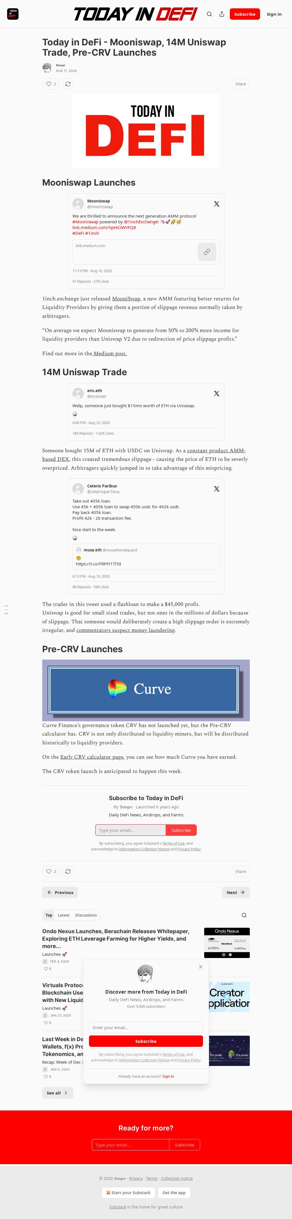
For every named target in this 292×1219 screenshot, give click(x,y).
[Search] (209, 14)
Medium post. (109, 354)
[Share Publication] (222, 14)
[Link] (34, 182)
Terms (152, 1178)
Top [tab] (49, 915)
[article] (146, 950)
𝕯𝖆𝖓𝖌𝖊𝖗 (60, 65)
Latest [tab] (64, 915)
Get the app (174, 1192)
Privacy (136, 1178)
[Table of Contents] (6, 609)
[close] (200, 966)
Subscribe (245, 14)
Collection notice (177, 1178)
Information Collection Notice (144, 1060)
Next (232, 892)
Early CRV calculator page (91, 757)
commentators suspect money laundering (125, 630)
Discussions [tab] (86, 915)
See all (54, 1093)
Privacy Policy (189, 1060)
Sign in (274, 14)
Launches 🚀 (54, 954)
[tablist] (71, 915)
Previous (64, 892)
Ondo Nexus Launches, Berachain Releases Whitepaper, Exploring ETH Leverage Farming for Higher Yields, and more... (115, 938)
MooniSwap (126, 299)
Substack (117, 1207)
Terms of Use (173, 1054)
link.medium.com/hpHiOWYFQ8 (104, 227)
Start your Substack (131, 1192)
